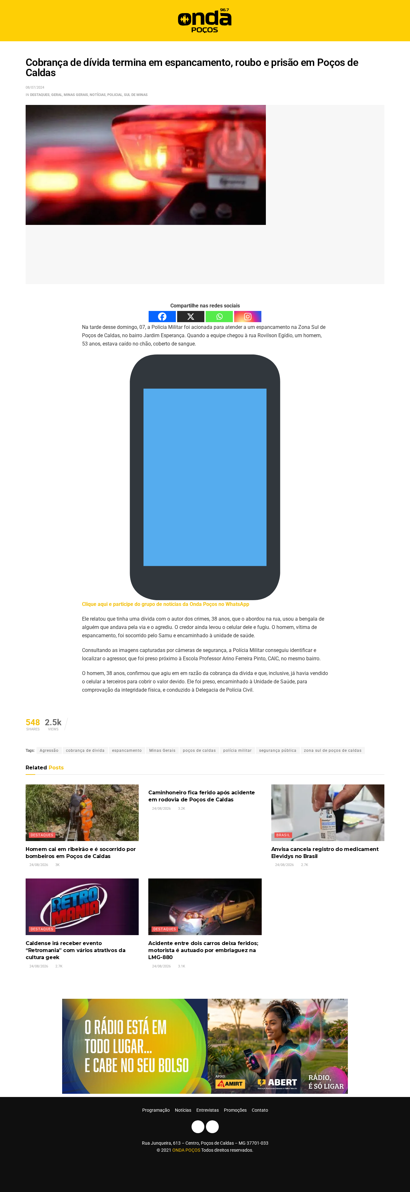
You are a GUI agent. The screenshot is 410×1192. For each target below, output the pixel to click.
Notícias (98, 95)
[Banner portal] (205, 1045)
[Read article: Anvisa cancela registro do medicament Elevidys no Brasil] (327, 812)
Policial (114, 95)
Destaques (40, 95)
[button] (377, 20)
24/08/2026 (38, 865)
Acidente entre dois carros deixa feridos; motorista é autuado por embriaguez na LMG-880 (203, 950)
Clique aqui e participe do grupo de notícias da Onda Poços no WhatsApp (165, 604)
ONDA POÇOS (186, 1150)
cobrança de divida (85, 750)
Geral (56, 95)
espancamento (127, 750)
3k (57, 865)
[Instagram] (247, 316)
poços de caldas (199, 750)
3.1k (181, 966)
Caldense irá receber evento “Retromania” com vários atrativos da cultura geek (75, 950)
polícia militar (237, 750)
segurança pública (278, 750)
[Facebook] (162, 316)
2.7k (304, 865)
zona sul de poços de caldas (333, 750)
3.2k (181, 809)
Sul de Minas (136, 95)
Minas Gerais (76, 95)
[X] (190, 316)
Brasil (283, 835)
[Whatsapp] (219, 316)
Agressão (49, 750)
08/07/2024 (35, 87)
